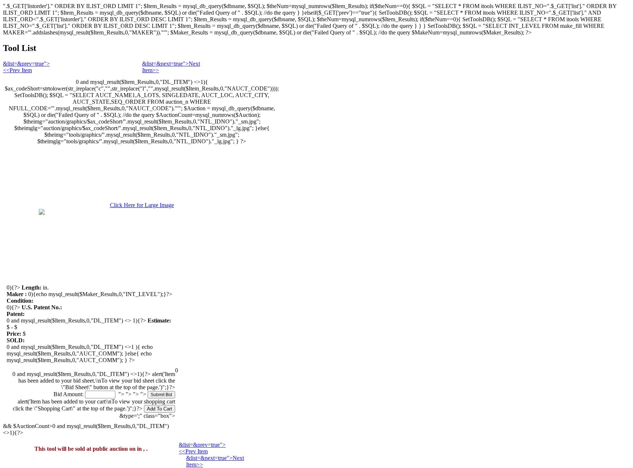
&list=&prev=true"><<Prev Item (26, 66)
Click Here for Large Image (142, 205)
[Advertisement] (606, 172)
